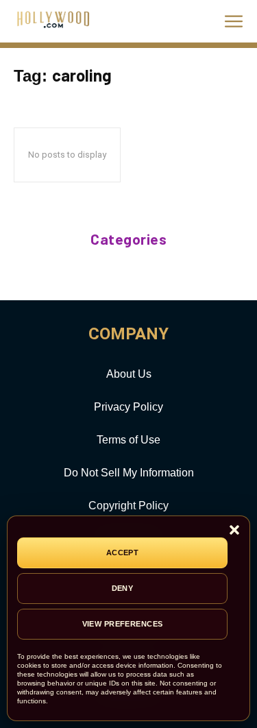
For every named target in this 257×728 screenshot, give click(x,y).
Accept (122, 552)
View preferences (122, 624)
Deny (123, 588)
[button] (234, 531)
